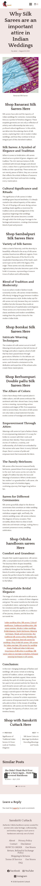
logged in (15, 808)
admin (15, 51)
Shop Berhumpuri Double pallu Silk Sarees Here (20, 381)
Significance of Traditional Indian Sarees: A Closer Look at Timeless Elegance (9, 740)
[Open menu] (30, 4)
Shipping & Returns (20, 856)
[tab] (16, 786)
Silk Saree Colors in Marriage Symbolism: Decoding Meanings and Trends (30, 739)
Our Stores (30, 847)
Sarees (20, 9)
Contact (13, 844)
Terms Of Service (13, 859)
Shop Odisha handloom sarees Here (20, 543)
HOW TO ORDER (13, 847)
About (12, 840)
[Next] (35, 775)
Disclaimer (26, 844)
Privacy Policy (25, 840)
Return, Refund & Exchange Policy (20, 852)
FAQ (21, 863)
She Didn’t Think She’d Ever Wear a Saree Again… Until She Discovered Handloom (20, 773)
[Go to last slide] (6, 775)
